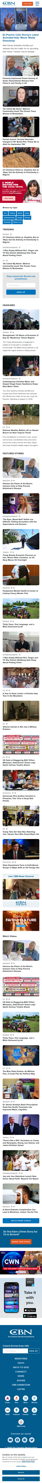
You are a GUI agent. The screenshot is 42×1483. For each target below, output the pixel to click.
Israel (27, 213)
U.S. (5, 213)
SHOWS (21, 1380)
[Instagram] (24, 1440)
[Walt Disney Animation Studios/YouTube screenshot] (21, 19)
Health (19, 217)
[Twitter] (31, 1440)
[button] (36, 4)
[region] (21, 1465)
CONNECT (21, 1371)
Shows (27, 217)
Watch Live (17, 222)
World (20, 213)
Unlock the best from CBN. (16, 1346)
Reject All (21, 1472)
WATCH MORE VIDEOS (21, 1221)
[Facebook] (17, 1440)
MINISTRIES (21, 1358)
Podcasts (7, 222)
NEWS (21, 1376)
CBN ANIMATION (21, 1385)
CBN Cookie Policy (28, 1462)
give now (28, 4)
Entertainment (9, 217)
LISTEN (21, 1389)
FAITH (21, 1363)
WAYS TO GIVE (21, 1367)
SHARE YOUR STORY (21, 1242)
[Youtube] (10, 1440)
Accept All (21, 1479)
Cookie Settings (21, 1466)
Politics (12, 213)
